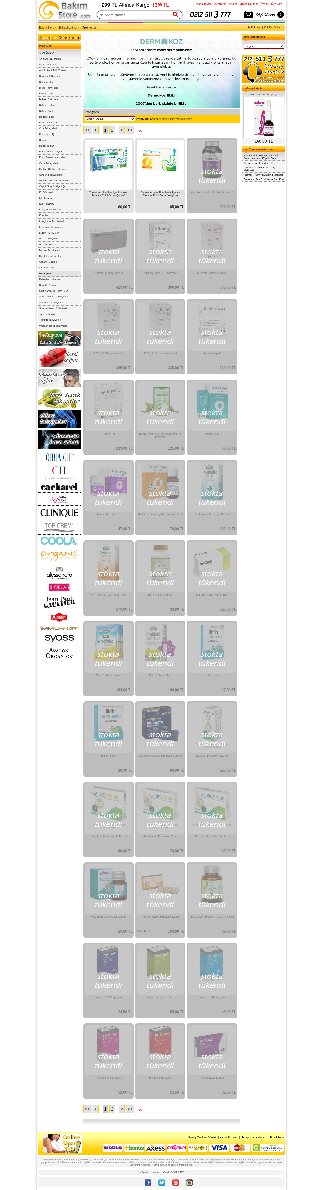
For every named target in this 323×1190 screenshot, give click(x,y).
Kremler (43, 215)
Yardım (232, 3)
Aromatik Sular (47, 64)
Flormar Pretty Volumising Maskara (263, 174)
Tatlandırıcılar (47, 314)
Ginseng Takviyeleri (50, 174)
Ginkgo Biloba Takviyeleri (53, 169)
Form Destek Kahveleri (52, 157)
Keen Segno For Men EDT (259, 162)
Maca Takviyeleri (48, 238)
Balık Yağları (46, 81)
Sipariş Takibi (203, 3)
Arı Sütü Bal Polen (50, 58)
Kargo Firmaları (229, 1137)
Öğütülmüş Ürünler (50, 256)
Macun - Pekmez (49, 244)
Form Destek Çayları (51, 151)
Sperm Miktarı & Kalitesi (53, 308)
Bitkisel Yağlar (47, 111)
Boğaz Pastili (46, 116)
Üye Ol (264, 3)
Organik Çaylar (47, 267)
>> (130, 130)
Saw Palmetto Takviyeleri (53, 296)
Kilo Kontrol (45, 198)
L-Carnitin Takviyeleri (51, 227)
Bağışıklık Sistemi (49, 76)
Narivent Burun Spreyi (263, 94)
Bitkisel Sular (46, 105)
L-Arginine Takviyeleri (51, 221)
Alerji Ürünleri (46, 52)
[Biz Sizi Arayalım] (211, 18)
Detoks (43, 140)
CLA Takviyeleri (48, 128)
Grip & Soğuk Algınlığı (52, 186)
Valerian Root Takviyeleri (53, 325)
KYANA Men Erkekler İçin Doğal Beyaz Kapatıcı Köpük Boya (262, 157)
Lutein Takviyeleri (49, 232)
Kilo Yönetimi (46, 203)
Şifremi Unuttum (248, 3)
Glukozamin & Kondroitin (53, 180)
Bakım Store (46, 27)
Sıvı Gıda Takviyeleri (51, 302)
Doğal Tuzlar (46, 145)
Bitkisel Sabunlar (49, 99)
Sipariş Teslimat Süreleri (202, 1137)
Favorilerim (219, 3)
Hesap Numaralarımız (254, 1137)
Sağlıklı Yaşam (47, 285)
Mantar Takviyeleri (49, 250)
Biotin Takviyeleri (48, 87)
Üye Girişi (277, 3)
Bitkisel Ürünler (68, 27)
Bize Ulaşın (277, 1137)
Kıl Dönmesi (46, 192)
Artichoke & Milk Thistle (52, 70)
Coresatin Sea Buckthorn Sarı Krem (264, 179)
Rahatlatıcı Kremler (50, 279)
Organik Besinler (48, 261)
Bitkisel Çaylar (47, 93)
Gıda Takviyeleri (48, 163)
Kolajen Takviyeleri (50, 209)
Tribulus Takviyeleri (50, 319)
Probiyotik (45, 273)
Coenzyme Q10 (48, 134)
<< (87, 130)
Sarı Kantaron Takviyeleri (53, 290)
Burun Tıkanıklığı (49, 122)
